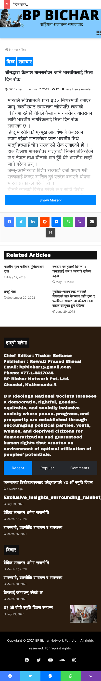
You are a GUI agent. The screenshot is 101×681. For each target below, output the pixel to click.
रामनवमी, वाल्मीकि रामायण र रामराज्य (33, 527)
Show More (49, 200)
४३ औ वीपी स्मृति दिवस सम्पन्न (28, 607)
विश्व (23, 50)
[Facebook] (9, 222)
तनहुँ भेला (10, 292)
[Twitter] (21, 222)
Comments (79, 468)
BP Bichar (15, 89)
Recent (18, 468)
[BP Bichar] (50, 18)
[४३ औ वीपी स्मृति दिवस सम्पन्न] (83, 614)
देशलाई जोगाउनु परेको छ (23, 592)
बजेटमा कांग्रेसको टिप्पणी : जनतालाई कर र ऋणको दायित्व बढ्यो (71, 271)
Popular (47, 468)
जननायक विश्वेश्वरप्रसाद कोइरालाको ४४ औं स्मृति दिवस (48, 482)
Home (13, 50)
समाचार (25, 62)
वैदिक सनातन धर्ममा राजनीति (30, 4)
